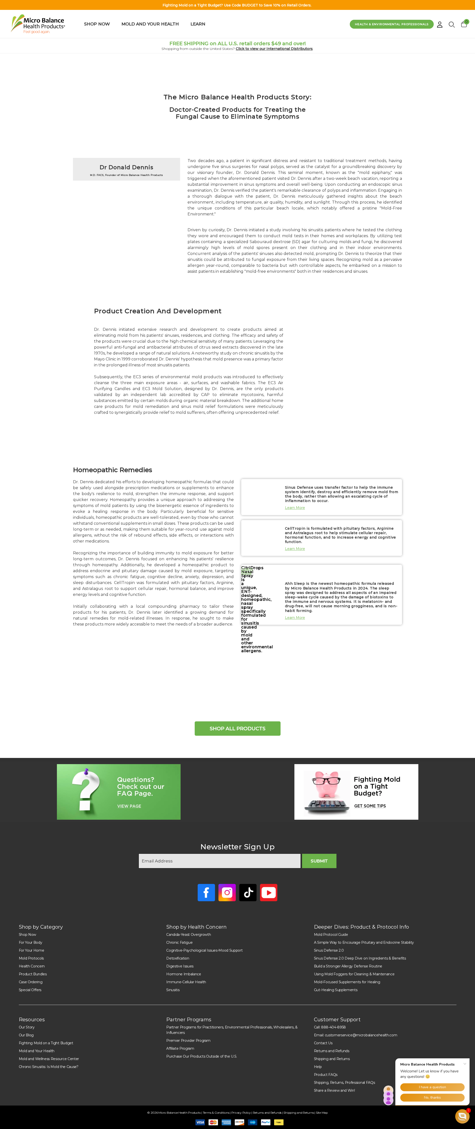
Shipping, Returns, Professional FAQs (344, 1082)
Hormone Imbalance (183, 974)
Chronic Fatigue (179, 942)
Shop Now (27, 934)
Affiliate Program (180, 1048)
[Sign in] (440, 23)
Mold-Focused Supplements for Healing (347, 982)
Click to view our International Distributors (274, 48)
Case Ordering (31, 982)
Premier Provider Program (188, 1040)
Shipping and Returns (332, 1059)
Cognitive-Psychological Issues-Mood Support (204, 950)
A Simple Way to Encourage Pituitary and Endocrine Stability (364, 942)
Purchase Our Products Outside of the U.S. (201, 1056)
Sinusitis (172, 990)
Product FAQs (325, 1074)
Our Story (27, 1027)
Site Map (322, 1112)
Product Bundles (33, 974)
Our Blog (26, 1035)
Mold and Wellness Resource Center (49, 1059)
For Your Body (30, 942)
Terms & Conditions (216, 1112)
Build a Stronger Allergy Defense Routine (348, 966)
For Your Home (31, 950)
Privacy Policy (241, 1112)
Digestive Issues (179, 966)
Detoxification (177, 958)
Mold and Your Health (37, 1051)
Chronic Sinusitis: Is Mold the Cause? (48, 1067)
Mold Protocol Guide (331, 934)
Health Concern (32, 966)
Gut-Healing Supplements (335, 990)
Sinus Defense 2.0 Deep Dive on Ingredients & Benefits (360, 958)
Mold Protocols (31, 958)
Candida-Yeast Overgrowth (188, 934)
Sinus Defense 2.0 (329, 950)
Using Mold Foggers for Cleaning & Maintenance (354, 974)
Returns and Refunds (331, 1051)
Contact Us (323, 1043)
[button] (119, 792)
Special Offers (30, 990)
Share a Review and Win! (334, 1090)
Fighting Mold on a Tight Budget (46, 1043)
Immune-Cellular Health (186, 982)
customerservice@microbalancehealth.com (361, 1035)
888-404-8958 (333, 1027)
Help (318, 1067)
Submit (319, 860)
